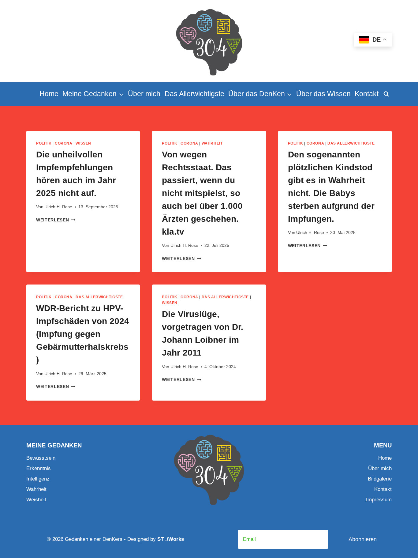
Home (48, 94)
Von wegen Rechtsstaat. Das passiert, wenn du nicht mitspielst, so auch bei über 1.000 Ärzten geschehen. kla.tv (202, 193)
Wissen (83, 143)
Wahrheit (212, 143)
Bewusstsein (40, 458)
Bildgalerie (380, 479)
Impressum (379, 500)
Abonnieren (363, 539)
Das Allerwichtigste (194, 94)
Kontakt (367, 94)
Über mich (144, 94)
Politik (43, 143)
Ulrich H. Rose (58, 207)
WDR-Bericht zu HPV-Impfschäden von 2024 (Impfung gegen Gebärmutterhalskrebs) (82, 334)
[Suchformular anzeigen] (386, 94)
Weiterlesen (55, 220)
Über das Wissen (323, 94)
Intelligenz (38, 479)
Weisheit (36, 500)
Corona (64, 143)
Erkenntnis (38, 468)
